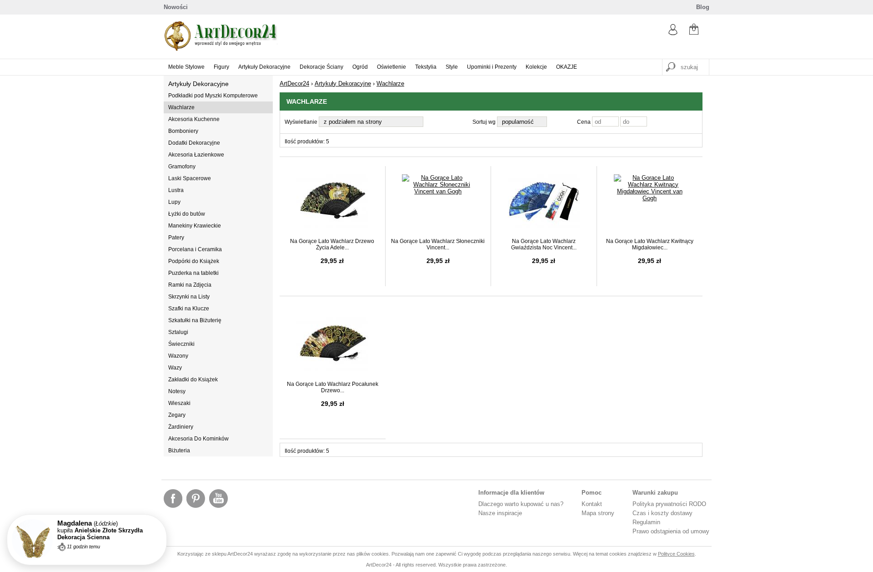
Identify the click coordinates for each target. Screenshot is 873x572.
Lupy (174, 202)
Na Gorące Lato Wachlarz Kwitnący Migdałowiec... (649, 244)
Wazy (175, 367)
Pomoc (592, 492)
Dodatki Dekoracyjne (194, 143)
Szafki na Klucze (188, 308)
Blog (702, 7)
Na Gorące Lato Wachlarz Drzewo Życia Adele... (332, 244)
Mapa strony (598, 513)
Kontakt (592, 504)
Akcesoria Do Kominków (198, 438)
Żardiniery (180, 427)
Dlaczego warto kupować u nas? (520, 504)
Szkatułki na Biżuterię (194, 320)
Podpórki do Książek (193, 261)
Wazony (178, 356)
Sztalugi (178, 332)
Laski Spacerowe (189, 178)
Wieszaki (179, 403)
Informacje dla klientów (511, 492)
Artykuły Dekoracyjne (198, 83)
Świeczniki (181, 344)
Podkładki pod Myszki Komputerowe (213, 95)
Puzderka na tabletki (193, 273)
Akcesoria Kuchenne (194, 119)
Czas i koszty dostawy (662, 513)
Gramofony (182, 166)
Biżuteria (179, 450)
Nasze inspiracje (500, 513)
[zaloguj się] (672, 33)
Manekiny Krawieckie (194, 226)
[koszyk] (694, 30)
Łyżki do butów (186, 214)
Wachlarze (181, 107)
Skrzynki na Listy (189, 297)
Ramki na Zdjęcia (189, 285)
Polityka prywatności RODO (669, 504)
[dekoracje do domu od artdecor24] (220, 49)
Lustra (176, 190)
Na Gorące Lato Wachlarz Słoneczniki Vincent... (438, 244)
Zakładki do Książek (193, 379)
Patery (176, 237)
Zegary (177, 415)
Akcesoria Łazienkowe (196, 155)
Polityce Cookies (676, 554)
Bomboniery (183, 131)
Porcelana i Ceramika (195, 249)
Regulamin (646, 522)
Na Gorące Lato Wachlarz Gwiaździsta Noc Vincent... (544, 244)
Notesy (177, 391)
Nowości (176, 7)
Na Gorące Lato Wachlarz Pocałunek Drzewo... (332, 387)
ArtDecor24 (294, 83)
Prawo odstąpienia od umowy (670, 531)
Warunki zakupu (655, 492)
